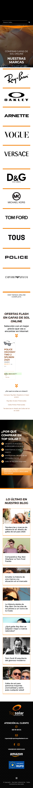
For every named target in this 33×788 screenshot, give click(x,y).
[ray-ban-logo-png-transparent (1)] (16, 71)
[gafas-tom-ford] (16, 212)
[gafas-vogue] (16, 128)
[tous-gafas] (16, 232)
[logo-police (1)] (16, 251)
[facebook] (14, 744)
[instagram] (18, 744)
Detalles (12, 374)
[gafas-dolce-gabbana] (16, 172)
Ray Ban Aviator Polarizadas (16, 401)
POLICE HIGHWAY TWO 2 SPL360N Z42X (9, 354)
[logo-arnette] (16, 109)
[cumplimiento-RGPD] (16, 762)
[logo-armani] (16, 271)
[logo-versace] (16, 148)
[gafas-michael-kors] (16, 192)
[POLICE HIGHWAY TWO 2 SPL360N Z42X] (9, 343)
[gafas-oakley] (16, 90)
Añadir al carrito (7, 375)
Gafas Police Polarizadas (16, 405)
